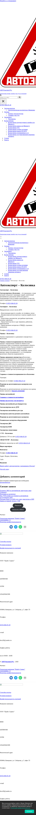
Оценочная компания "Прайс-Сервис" (12, 518)
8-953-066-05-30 (5, 625)
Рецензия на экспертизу (8, 494)
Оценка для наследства (15, 113)
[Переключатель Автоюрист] (33, 251)
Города (6, 140)
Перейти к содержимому (8, 1)
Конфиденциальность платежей (10, 548)
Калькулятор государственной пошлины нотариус (21, 135)
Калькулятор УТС (14, 127)
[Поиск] (0, 95)
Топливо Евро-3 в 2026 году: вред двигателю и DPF (17, 499)
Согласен (29, 811)
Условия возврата (5, 545)
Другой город (4, 469)
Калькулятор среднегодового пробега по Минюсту (21, 123)
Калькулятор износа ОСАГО (17, 131)
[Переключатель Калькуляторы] (33, 255)
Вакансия (18, 505)
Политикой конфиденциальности (20, 808)
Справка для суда (13, 115)
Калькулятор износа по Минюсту (19, 126)
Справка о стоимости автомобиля (12, 397)
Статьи (6, 138)
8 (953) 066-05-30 (5, 105)
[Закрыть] (3, 101)
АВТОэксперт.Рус (8, 661)
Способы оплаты (5, 541)
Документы (12, 119)
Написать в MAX (18, 509)
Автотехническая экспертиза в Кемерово (21, 110)
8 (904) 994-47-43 (19, 381)
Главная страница (5, 280)
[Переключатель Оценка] (33, 246)
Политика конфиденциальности (10, 522)
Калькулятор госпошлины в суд (18, 133)
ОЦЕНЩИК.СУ (5, 520)
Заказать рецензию (18, 391)
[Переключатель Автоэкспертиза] (33, 241)
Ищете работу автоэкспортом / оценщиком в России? (17, 466)
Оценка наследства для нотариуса (12, 400)
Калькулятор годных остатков (18, 129)
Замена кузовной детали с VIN (10, 501)
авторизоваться (5, 482)
